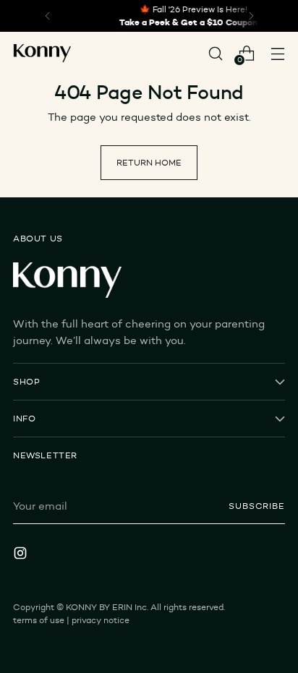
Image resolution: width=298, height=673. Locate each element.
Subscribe (257, 505)
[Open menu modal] (277, 53)
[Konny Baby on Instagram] (21, 555)
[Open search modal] (215, 53)
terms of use (38, 619)
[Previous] (48, 16)
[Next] (251, 16)
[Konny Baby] (42, 54)
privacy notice (100, 619)
